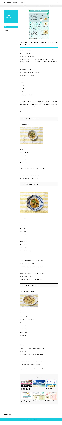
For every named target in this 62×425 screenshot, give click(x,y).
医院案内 (24, 5)
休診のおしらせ (35, 387)
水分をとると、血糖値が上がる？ (50, 388)
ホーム (11, 5)
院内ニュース (38, 5)
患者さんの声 (51, 5)
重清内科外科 (7, 2)
